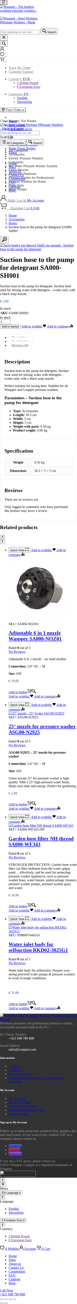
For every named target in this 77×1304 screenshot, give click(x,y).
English (22, 98)
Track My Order (20, 68)
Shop (12, 1260)
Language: (18, 94)
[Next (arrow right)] (6, 1303)
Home (13, 215)
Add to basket (10, 326)
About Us (15, 1066)
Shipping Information (23, 1106)
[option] (43, 151)
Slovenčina (24, 102)
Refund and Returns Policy (27, 1110)
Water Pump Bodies (22, 148)
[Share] (10, 1299)
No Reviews (17, 652)
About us (15, 1264)
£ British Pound (27, 83)
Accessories (17, 219)
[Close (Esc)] (14, 1299)
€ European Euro (28, 87)
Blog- (12, 1283)
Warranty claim (19, 1114)
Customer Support (21, 71)
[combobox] (20, 32)
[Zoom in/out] (1, 1299)
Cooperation (17, 1271)
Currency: (19, 79)
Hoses (13, 223)
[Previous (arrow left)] (1, 1303)
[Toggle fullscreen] (6, 1299)
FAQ (12, 1275)
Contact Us (16, 1070)
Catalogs (14, 1279)
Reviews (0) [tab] (20, 345)
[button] (22, 692)
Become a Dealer (20, 1074)
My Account (17, 1098)
